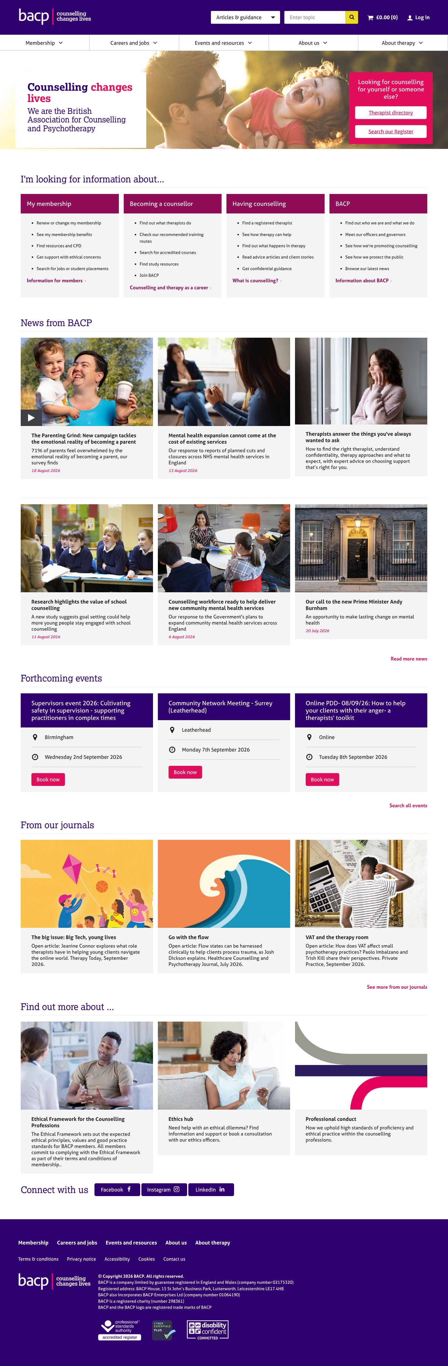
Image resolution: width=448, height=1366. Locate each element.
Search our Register (390, 131)
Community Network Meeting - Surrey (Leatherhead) (220, 706)
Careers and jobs (129, 43)
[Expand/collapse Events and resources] (250, 42)
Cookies (146, 1259)
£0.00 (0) (387, 17)
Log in (422, 17)
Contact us (174, 1259)
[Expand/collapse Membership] (60, 42)
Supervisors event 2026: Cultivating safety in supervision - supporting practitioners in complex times (80, 710)
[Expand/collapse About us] (325, 42)
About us (309, 43)
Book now (48, 779)
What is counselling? (255, 280)
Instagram (159, 1189)
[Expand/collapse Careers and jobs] (155, 42)
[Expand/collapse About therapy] (421, 42)
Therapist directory (391, 112)
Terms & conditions (38, 1259)
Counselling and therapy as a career (169, 287)
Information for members (55, 280)
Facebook (112, 1189)
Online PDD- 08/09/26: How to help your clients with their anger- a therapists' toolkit (356, 710)
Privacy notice (81, 1259)
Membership (40, 43)
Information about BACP (362, 280)
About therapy (398, 43)
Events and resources (219, 43)
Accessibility (117, 1259)
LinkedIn (206, 1189)
